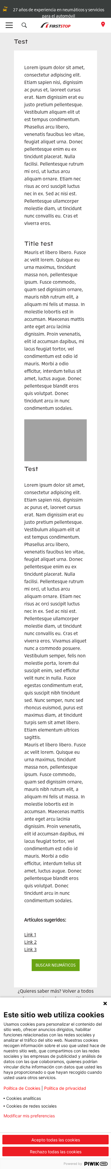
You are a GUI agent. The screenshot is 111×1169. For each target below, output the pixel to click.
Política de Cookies (22, 1088)
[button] (24, 25)
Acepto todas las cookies (55, 1139)
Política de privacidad (65, 1088)
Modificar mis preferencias (29, 1116)
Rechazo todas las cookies (55, 1151)
